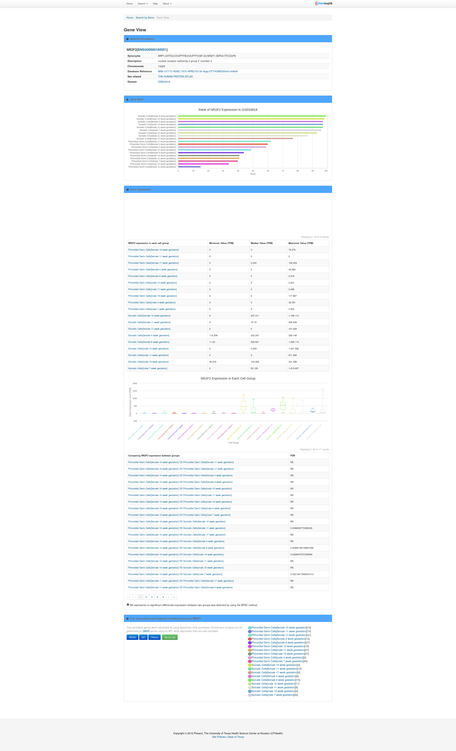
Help (155, 3)
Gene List (169, 637)
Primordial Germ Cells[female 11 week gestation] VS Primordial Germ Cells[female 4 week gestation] (180, 587)
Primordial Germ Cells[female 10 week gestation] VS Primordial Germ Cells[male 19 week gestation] (180, 501)
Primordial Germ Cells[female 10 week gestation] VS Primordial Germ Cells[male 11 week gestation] (180, 495)
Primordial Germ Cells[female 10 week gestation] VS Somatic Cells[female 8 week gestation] (176, 547)
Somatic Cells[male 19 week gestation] (148, 361)
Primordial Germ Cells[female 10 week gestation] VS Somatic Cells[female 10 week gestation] (177, 521)
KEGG (132, 637)
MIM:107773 (165, 71)
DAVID (146, 631)
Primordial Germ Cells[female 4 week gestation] (152, 269)
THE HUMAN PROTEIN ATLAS (175, 76)
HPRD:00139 (194, 71)
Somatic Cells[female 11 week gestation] (149, 322)
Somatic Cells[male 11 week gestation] (148, 355)
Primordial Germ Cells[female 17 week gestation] (153, 262)
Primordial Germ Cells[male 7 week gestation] (151, 309)
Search (142, 3)
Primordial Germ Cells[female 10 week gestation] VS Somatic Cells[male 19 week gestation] (176, 567)
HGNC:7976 (180, 71)
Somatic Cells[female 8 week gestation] (148, 342)
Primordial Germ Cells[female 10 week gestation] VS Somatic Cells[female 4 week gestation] (176, 541)
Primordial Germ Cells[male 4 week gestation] (151, 302)
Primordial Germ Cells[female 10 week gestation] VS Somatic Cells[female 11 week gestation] (177, 528)
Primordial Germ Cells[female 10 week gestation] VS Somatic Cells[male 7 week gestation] (175, 574)
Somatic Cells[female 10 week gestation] (149, 315)
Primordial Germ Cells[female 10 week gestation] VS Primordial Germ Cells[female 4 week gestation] (180, 475)
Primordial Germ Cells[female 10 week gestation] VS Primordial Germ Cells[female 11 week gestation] (181, 462)
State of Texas (236, 737)
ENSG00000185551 (152, 49)
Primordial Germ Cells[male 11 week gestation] (152, 289)
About (166, 3)
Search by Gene (145, 17)
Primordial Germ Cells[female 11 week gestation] (153, 256)
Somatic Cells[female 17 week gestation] (149, 328)
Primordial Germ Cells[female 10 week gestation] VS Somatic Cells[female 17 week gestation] (177, 534)
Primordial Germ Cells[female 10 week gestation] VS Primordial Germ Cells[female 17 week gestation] (181, 468)
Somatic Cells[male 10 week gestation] (148, 348)
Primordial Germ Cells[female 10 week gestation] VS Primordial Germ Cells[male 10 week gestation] (180, 488)
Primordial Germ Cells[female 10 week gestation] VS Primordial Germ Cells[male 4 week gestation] (179, 508)
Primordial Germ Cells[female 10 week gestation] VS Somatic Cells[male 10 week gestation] (176, 554)
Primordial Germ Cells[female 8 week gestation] (152, 276)
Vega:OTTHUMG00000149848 (220, 71)
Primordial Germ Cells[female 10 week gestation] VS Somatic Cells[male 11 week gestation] (176, 561)
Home (129, 3)
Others (154, 637)
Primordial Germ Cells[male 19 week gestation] (152, 295)
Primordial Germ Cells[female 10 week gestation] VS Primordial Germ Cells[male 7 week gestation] (179, 514)
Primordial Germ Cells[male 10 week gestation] (152, 282)
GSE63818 (164, 81)
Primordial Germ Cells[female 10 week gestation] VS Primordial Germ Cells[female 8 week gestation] (180, 482)
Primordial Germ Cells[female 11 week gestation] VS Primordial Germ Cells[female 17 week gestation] (181, 580)
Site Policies (219, 737)
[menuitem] (129, 3)
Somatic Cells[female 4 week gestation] (148, 335)
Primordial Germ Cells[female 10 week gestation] (153, 249)
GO (143, 637)
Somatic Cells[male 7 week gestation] (147, 368)
